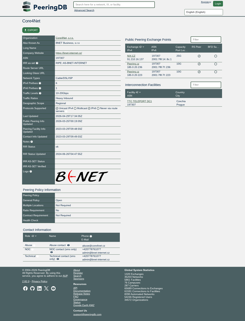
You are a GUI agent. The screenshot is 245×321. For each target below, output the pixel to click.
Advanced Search (84, 10)
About (76, 270)
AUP (65, 275)
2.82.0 (25, 281)
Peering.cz (133, 63)
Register (205, 2)
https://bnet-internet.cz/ (69, 52)
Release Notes (81, 293)
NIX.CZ (131, 55)
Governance (80, 299)
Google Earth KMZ (84, 305)
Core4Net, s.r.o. (65, 37)
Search (77, 275)
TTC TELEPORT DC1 (139, 101)
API (75, 288)
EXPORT (31, 30)
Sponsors (78, 278)
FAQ (75, 296)
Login (218, 3)
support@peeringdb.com (87, 314)
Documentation (82, 290)
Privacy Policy (39, 281)
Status (77, 302)
